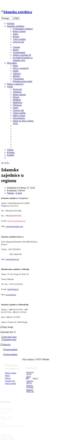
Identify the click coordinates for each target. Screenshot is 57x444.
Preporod (30, 372)
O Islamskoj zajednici (23, 28)
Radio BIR (28, 377)
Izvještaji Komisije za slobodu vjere (23, 59)
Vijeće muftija (19, 39)
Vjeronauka (18, 78)
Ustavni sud (18, 42)
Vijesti (10, 86)
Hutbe (16, 71)
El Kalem (30, 387)
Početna (10, 23)
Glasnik (16, 47)
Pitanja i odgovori (15, 84)
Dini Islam (12, 63)
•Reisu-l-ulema (10, 373)
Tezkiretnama (19, 52)
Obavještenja (19, 118)
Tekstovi (17, 73)
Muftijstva (17, 102)
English (10, 155)
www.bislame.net (12, 259)
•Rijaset (8, 378)
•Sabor (7, 376)
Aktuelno (17, 92)
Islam (15, 65)
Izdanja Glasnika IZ (22, 55)
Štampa (10, 193)
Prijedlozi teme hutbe (22, 81)
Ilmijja (16, 50)
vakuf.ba (29, 381)
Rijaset (16, 36)
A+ (2, 162)
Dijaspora (17, 105)
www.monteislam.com (14, 226)
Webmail (29, 390)
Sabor (15, 34)
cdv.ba (28, 374)
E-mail (19, 193)
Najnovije (17, 89)
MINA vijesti (19, 115)
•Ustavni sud (10, 381)
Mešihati (17, 100)
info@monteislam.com (16, 221)
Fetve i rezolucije (21, 68)
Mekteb (16, 76)
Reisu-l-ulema (19, 31)
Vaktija (10, 150)
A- (8, 162)
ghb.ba (29, 383)
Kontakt (10, 152)
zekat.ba (29, 385)
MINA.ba (30, 391)
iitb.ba (35, 378)
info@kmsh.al (13, 289)
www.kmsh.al (11, 295)
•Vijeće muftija (10, 383)
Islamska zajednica (15, 26)
